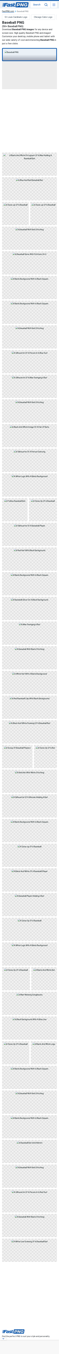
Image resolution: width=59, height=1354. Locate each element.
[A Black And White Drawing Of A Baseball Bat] (29, 732)
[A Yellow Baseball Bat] (14, 509)
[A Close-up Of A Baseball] (15, 213)
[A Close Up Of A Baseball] (43, 509)
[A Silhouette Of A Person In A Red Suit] (29, 1200)
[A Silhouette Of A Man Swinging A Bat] (29, 386)
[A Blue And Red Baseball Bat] (29, 188)
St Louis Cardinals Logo (16, 17)
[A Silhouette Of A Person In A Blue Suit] (29, 361)
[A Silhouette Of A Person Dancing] (29, 460)
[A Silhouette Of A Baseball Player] (29, 534)
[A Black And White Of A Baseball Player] (29, 880)
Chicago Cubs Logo (43, 17)
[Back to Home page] (15, 5)
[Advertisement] (29, 120)
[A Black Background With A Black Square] (29, 287)
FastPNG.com (8, 11)
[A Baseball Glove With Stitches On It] (29, 263)
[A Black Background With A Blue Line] (29, 1028)
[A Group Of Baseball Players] (17, 756)
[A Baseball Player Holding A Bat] (29, 904)
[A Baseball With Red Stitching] (29, 238)
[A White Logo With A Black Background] (29, 485)
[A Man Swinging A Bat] (29, 633)
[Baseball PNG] (29, 52)
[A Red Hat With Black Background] (29, 559)
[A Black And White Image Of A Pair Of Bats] (29, 435)
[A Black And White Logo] (44, 1052)
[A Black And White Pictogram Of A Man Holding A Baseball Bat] (29, 164)
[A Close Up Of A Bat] (45, 756)
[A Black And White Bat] (44, 978)
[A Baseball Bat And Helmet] (29, 1151)
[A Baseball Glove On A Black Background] (29, 608)
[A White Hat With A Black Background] (29, 682)
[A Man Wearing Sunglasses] (29, 1003)
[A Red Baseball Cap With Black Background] (29, 707)
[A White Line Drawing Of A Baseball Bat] (29, 1250)
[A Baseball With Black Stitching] (29, 657)
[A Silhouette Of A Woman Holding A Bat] (29, 806)
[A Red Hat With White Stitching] (29, 781)
